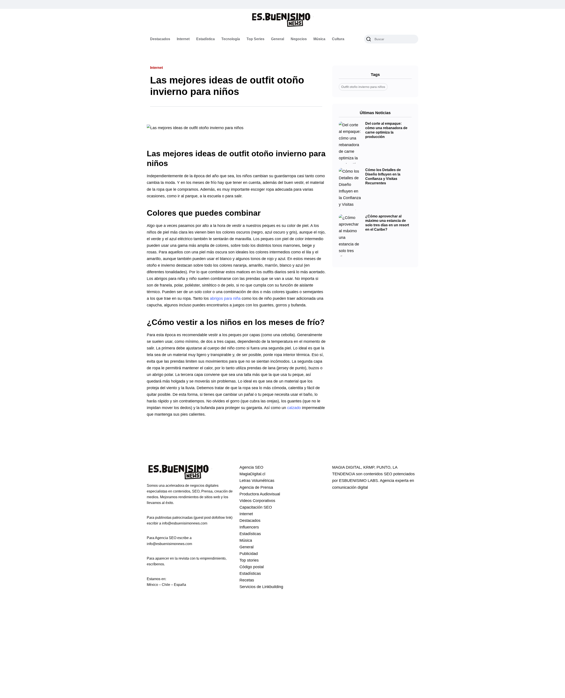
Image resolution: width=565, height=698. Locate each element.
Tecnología (230, 39)
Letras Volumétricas (256, 480)
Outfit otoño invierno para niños (363, 87)
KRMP (368, 467)
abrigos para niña (225, 298)
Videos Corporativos (257, 500)
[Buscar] (368, 39)
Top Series (255, 39)
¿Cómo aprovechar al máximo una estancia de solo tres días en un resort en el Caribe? (387, 223)
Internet (183, 39)
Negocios (299, 39)
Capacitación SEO (255, 507)
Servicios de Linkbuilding (261, 587)
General (277, 39)
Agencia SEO (251, 467)
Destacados (160, 39)
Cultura (338, 39)
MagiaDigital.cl (252, 474)
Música (319, 39)
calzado (294, 408)
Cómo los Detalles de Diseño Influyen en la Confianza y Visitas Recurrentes (383, 176)
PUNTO (383, 467)
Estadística (205, 39)
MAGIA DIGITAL (346, 467)
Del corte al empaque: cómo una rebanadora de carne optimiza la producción (386, 130)
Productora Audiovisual (259, 494)
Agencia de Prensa (256, 487)
